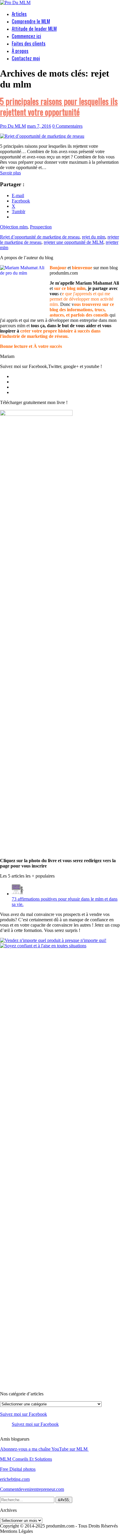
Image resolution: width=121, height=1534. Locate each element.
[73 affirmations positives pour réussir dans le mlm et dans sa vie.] (17, 893)
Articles (19, 13)
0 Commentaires (67, 126)
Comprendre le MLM (31, 21)
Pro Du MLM (13, 126)
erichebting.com (15, 1479)
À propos (20, 50)
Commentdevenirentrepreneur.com (32, 1489)
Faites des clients (29, 43)
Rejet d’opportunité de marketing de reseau (40, 236)
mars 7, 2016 (39, 126)
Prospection (41, 226)
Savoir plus (10, 172)
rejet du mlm (93, 236)
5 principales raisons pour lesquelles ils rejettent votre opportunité (59, 106)
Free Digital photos (18, 1469)
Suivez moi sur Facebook (23, 1414)
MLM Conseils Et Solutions (26, 1459)
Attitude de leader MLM (34, 28)
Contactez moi (26, 58)
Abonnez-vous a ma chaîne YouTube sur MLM (44, 1449)
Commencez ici (26, 36)
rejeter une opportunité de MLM (73, 242)
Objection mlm (14, 226)
